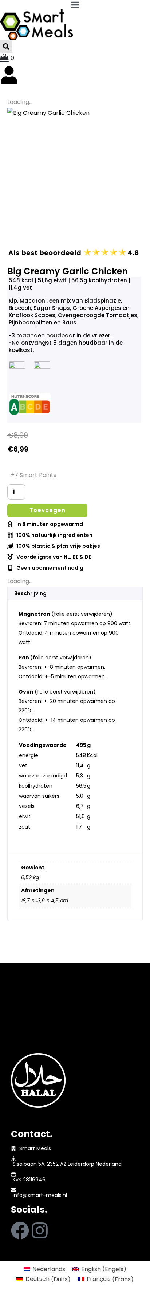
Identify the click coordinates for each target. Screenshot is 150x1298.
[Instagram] (40, 1230)
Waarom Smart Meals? (45, 1037)
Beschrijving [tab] (30, 593)
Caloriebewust (32, 1017)
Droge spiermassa (38, 1007)
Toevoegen (47, 510)
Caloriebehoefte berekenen (51, 1047)
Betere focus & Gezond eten (52, 996)
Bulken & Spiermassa (42, 1027)
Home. (26, 983)
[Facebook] (20, 1230)
